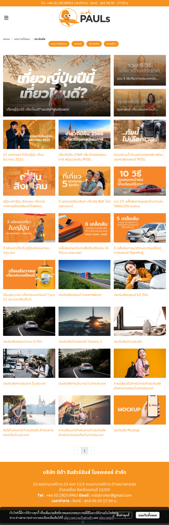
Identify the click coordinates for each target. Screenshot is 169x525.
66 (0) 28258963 (61, 3)
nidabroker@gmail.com (111, 495)
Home (6, 39)
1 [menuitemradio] (84, 450)
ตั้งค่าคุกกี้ (122, 515)
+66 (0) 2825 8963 (62, 495)
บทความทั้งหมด (22, 39)
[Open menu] (6, 18)
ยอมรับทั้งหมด (147, 515)
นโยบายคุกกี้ (106, 517)
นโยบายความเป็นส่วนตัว (78, 517)
